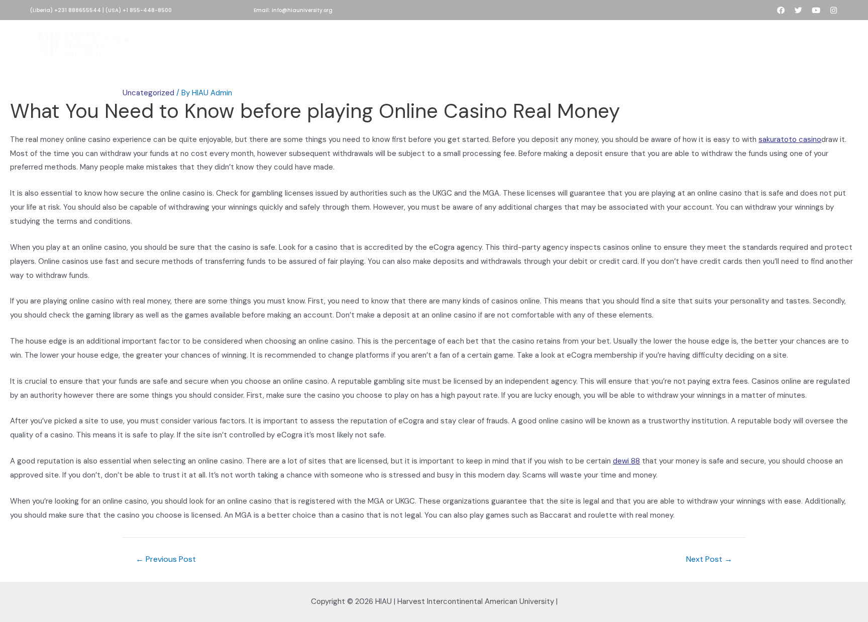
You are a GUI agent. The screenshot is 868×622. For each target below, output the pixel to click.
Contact (617, 42)
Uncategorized (148, 93)
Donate (417, 42)
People (575, 42)
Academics (467, 42)
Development (525, 42)
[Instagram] (833, 10)
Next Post (709, 559)
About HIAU (297, 42)
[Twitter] (798, 10)
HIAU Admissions (360, 42)
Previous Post (166, 559)
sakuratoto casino (789, 139)
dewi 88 (626, 461)
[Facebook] (781, 10)
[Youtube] (816, 10)
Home (252, 42)
